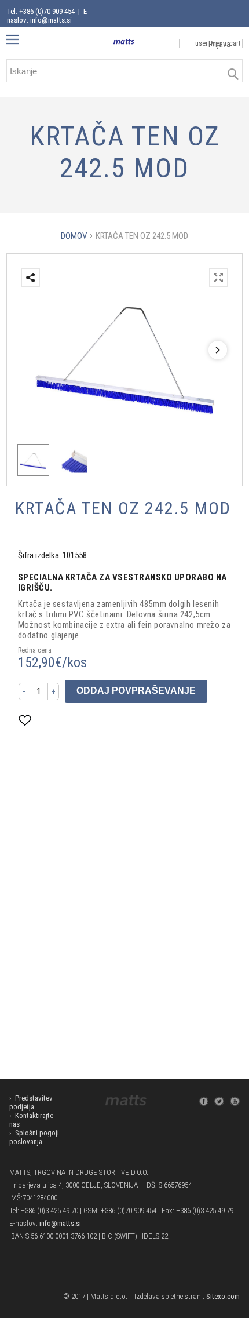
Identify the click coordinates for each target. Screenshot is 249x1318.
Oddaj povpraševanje (136, 691)
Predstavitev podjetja (31, 1102)
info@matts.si (60, 1223)
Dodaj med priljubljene (82, 720)
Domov (74, 236)
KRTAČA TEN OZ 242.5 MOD (142, 236)
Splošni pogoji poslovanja (34, 1137)
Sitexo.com (223, 1296)
